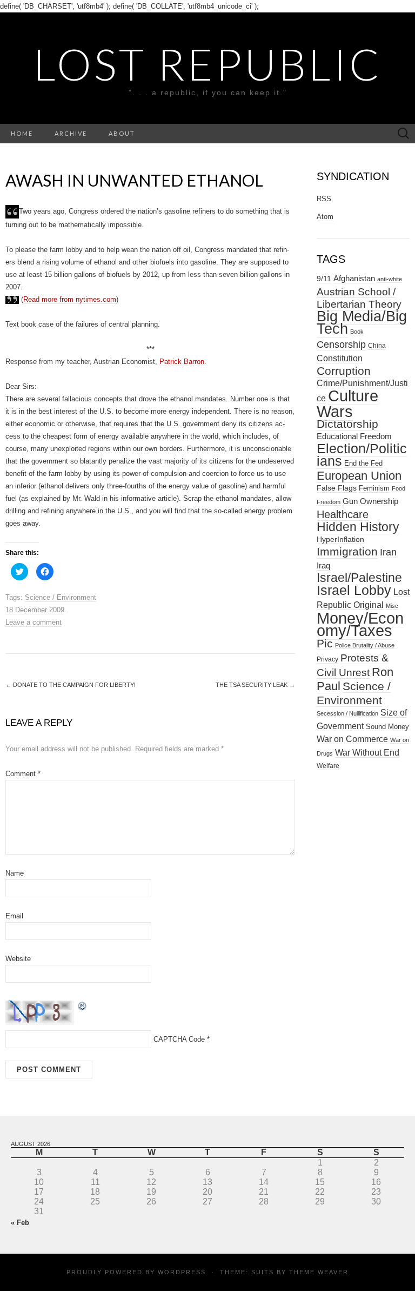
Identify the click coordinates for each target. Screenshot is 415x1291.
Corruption (344, 371)
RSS (324, 199)
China (377, 345)
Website (18, 959)
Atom (325, 217)
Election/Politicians (362, 454)
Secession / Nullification (347, 713)
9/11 (324, 279)
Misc (392, 606)
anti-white (389, 279)
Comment (23, 774)
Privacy (327, 659)
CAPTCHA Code (179, 1039)
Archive (71, 133)
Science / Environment (60, 597)
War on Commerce (352, 739)
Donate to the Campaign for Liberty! (70, 684)
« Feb (20, 1223)
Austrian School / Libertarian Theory (359, 298)
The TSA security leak (255, 684)
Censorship (341, 344)
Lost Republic (208, 64)
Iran (388, 552)
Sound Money (387, 727)
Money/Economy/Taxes (360, 624)
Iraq (323, 565)
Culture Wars (347, 403)
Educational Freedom (354, 436)
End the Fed (363, 463)
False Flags (337, 488)
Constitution (340, 358)
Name (14, 873)
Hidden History (358, 527)
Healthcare (343, 514)
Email (14, 916)
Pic (325, 643)
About (122, 133)
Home (22, 133)
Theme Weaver (319, 1272)
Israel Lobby (354, 590)
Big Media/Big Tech (362, 322)
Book (357, 331)
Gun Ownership (370, 501)
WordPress (182, 1272)
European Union (359, 475)
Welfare (328, 766)
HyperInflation (340, 539)
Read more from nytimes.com (69, 299)
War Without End (367, 752)
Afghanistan (354, 278)
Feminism (374, 488)
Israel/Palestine (359, 578)
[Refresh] (83, 1005)
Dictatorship (347, 424)
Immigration (347, 551)
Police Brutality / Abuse (364, 645)
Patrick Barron (181, 361)
